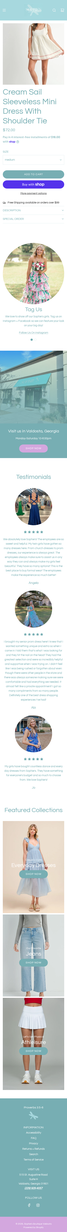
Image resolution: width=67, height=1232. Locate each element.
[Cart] (62, 10)
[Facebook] (29, 1205)
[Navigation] (4, 10)
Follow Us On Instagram (33, 332)
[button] (32, 340)
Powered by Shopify (33, 1227)
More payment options (33, 193)
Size (6, 151)
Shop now (33, 448)
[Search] (54, 10)
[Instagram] (38, 1205)
